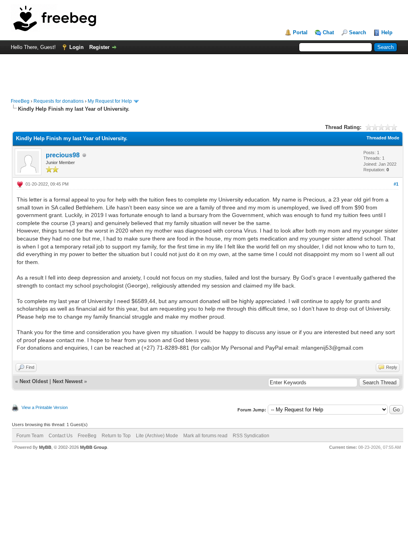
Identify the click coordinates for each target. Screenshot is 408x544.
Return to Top (116, 435)
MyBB (45, 447)
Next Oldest (34, 381)
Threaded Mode (383, 137)
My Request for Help (110, 101)
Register (99, 47)
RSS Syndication (251, 435)
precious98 (63, 155)
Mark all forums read (205, 435)
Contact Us (61, 435)
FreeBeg (20, 101)
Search (357, 32)
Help (386, 32)
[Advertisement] (204, 72)
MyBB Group (93, 447)
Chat (328, 32)
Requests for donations (58, 101)
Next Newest (67, 381)
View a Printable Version (45, 407)
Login (76, 47)
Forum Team (29, 435)
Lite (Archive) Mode (157, 435)
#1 (396, 184)
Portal (300, 32)
